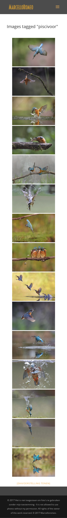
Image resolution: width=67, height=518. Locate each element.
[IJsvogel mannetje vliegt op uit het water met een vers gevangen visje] (33, 345)
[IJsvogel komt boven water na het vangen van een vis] (33, 110)
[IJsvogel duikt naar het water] (33, 52)
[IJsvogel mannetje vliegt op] (33, 316)
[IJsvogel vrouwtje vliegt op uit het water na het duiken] (33, 81)
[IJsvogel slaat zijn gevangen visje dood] (33, 140)
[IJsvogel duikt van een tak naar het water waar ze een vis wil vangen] (33, 228)
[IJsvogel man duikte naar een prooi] (33, 404)
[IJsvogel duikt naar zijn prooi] (33, 433)
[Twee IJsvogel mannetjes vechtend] (33, 169)
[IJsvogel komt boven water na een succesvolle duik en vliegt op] (33, 286)
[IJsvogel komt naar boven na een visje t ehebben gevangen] (33, 374)
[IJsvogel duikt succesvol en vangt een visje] (33, 198)
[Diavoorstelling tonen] (33, 483)
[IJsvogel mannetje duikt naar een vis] (33, 462)
